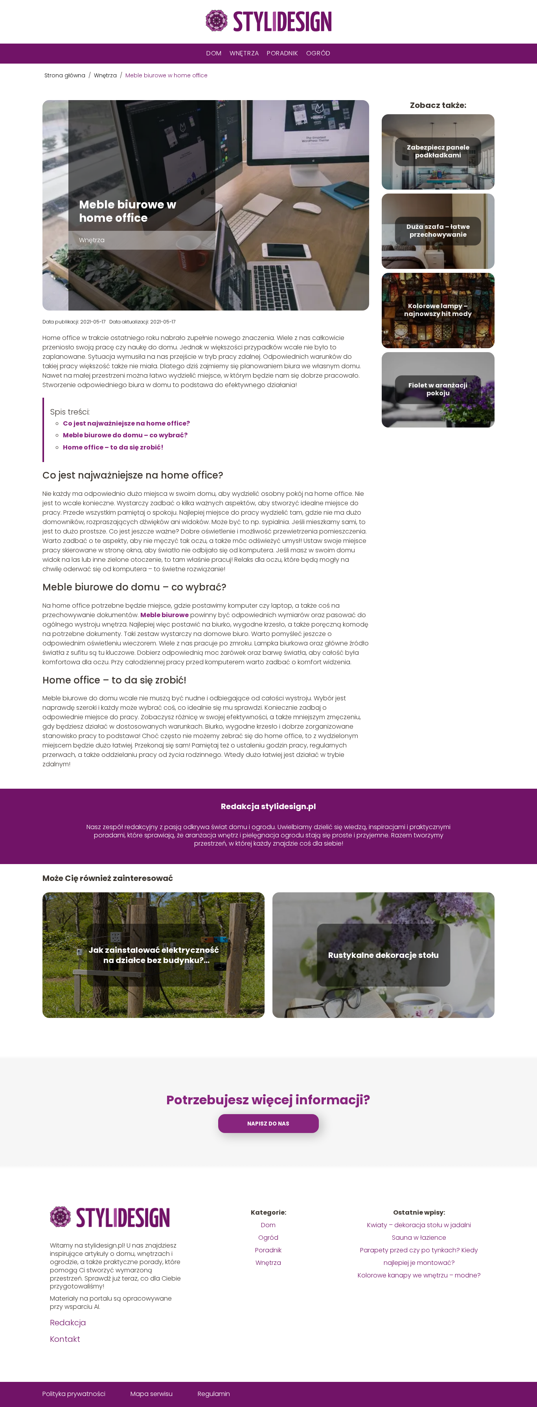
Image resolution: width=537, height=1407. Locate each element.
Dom (214, 53)
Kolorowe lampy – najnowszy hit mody (438, 310)
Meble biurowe (164, 614)
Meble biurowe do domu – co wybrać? (126, 435)
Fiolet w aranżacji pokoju (437, 390)
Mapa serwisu (152, 1393)
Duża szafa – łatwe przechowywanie (438, 231)
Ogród (318, 53)
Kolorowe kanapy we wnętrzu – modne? (419, 1275)
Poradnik (282, 53)
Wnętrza (244, 53)
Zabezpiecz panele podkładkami (438, 152)
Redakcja (68, 1322)
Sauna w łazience (419, 1237)
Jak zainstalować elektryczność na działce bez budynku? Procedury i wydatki (153, 955)
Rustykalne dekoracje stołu (383, 955)
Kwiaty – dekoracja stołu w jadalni (419, 1225)
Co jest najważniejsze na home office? (126, 423)
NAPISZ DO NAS (268, 1123)
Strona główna (65, 75)
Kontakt (65, 1339)
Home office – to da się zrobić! (114, 447)
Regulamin (214, 1393)
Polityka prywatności (73, 1393)
